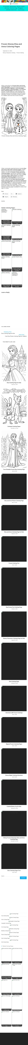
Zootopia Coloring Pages (14, 426)
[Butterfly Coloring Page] (14, 928)
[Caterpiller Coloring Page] (14, 921)
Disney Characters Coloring (9, 52)
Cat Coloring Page (4, 927)
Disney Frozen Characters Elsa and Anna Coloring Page (14, 838)
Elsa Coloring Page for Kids (14, 382)
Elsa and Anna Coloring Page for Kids (14, 532)
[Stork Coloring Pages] (14, 936)
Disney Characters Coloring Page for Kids (14, 638)
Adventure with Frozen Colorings (14, 712)
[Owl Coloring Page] (14, 940)
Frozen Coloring (21, 9)
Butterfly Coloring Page (5, 930)
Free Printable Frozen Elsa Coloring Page (14, 469)
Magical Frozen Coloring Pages (14, 744)
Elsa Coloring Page (14, 681)
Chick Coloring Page (5, 919)
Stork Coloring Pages (5, 938)
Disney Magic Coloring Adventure (14, 775)
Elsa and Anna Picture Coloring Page (14, 500)
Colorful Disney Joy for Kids (14, 806)
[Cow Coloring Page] (14, 913)
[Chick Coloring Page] (14, 917)
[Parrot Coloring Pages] (14, 932)
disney (5, 326)
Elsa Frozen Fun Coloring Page (14, 607)
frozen (8, 326)
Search (2, 876)
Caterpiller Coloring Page (6, 923)
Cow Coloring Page (5, 915)
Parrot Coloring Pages (5, 934)
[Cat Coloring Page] (14, 925)
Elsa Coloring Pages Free (14, 870)
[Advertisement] (14, 25)
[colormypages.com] (4, 9)
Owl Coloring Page (5, 942)
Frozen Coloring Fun (14, 563)
